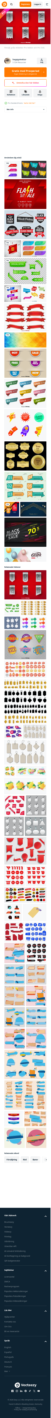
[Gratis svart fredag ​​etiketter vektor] (25, 241)
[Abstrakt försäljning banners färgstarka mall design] (12, 168)
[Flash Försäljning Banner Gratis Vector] (25, 211)
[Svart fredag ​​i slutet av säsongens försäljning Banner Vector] (25, 600)
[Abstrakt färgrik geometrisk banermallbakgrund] (25, 392)
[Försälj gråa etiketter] (25, 653)
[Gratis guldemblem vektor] (25, 508)
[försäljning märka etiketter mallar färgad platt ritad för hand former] (13, 829)
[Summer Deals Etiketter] (25, 742)
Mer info (10, 108)
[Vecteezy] (4, 4)
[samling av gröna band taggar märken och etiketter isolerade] (25, 306)
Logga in (37, 4)
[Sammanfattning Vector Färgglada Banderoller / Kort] (16, 283)
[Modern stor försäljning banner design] (12, 328)
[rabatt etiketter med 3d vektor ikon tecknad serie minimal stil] (16, 1098)
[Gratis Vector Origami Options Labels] (25, 538)
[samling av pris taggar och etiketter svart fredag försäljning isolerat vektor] (14, 1181)
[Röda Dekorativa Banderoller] (25, 369)
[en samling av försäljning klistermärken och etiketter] (25, 1062)
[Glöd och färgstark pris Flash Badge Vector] (25, 477)
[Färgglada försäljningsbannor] (16, 346)
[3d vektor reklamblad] (25, 415)
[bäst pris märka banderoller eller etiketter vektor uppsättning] (14, 930)
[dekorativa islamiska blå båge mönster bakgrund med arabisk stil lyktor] (17, 577)
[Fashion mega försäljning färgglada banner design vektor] (12, 265)
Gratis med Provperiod (25, 72)
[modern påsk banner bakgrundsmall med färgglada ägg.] (25, 623)
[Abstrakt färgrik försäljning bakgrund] (11, 561)
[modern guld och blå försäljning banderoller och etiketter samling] (15, 1138)
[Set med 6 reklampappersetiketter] (16, 186)
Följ (41, 62)
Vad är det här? (29, 103)
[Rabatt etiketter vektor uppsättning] (25, 445)
